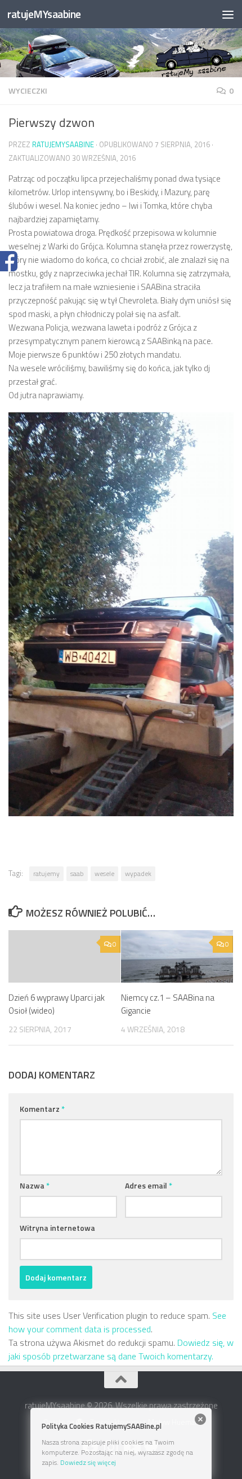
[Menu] (228, 14)
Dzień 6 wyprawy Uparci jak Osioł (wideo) (56, 1004)
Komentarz (42, 1109)
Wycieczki (27, 90)
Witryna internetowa (57, 1228)
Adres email (148, 1185)
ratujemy (46, 873)
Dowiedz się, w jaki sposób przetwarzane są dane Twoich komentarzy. (121, 1349)
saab (77, 873)
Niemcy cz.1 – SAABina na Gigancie (167, 1004)
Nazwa (35, 1185)
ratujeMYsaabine (44, 14)
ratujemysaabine (63, 144)
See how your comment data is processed (117, 1322)
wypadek (138, 873)
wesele (104, 873)
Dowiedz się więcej (88, 1462)
